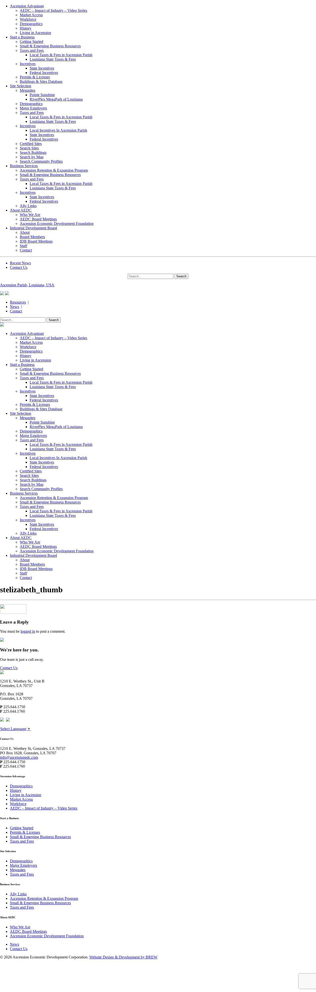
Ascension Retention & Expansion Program (54, 170)
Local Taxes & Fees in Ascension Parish (61, 55)
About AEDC (21, 210)
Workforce (28, 19)
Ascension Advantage (27, 6)
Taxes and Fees (32, 50)
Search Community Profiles (41, 161)
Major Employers (33, 108)
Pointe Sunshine (42, 95)
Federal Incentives (44, 73)
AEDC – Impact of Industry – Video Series (53, 10)
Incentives (28, 64)
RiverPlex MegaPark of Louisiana (56, 99)
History (25, 28)
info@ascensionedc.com (19, 757)
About (25, 232)
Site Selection (20, 86)
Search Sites (29, 148)
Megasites (27, 90)
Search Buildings (33, 152)
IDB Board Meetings (36, 241)
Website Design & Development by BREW (123, 957)
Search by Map (31, 157)
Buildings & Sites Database (41, 81)
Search (181, 276)
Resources (18, 302)
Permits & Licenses (35, 77)
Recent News (20, 263)
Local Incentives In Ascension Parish (58, 130)
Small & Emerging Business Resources (50, 46)
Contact (26, 250)
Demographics (31, 24)
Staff (23, 246)
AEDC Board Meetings (38, 219)
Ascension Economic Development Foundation (57, 223)
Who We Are (30, 215)
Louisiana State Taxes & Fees (53, 59)
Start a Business (22, 37)
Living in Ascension (35, 33)
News (14, 307)
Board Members (32, 237)
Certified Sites (31, 144)
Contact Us (18, 267)
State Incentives (42, 68)
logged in (27, 631)
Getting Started (31, 41)
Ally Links (28, 206)
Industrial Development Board (33, 228)
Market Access (31, 15)
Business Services (24, 166)
